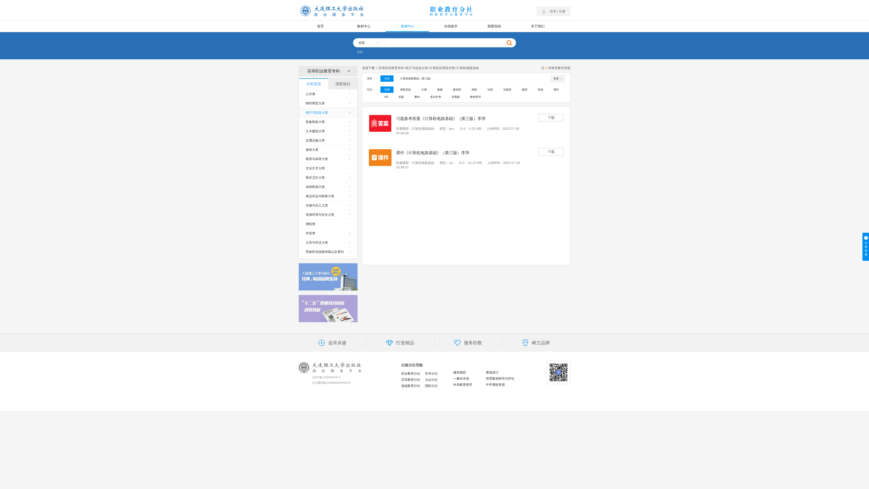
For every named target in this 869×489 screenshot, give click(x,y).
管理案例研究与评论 (500, 378)
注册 (562, 11)
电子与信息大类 (328, 112)
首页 (320, 26)
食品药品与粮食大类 (328, 196)
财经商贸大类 (328, 103)
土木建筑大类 (328, 131)
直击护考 (435, 96)
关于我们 (537, 26)
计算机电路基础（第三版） (416, 78)
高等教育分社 (410, 379)
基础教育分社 (410, 385)
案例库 (457, 89)
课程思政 (405, 89)
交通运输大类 (328, 140)
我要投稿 (494, 26)
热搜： (361, 51)
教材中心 (364, 26)
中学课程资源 (495, 384)
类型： (371, 89)
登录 (553, 11)
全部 (387, 78)
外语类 (328, 233)
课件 (556, 89)
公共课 (328, 94)
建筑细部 (459, 372)
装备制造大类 (328, 122)
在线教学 (451, 26)
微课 (524, 89)
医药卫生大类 (328, 177)
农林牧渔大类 (328, 187)
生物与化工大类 (328, 205)
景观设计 (492, 372)
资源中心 (407, 26)
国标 (474, 89)
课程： (371, 78)
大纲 (424, 89)
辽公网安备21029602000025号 (331, 382)
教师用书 (475, 96)
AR (386, 96)
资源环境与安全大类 (328, 214)
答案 (401, 96)
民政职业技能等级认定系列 (328, 252)
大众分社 (431, 379)
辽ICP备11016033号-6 (326, 377)
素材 (417, 96)
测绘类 (328, 224)
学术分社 (431, 373)
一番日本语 (461, 378)
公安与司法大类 (328, 242)
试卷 (490, 89)
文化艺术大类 (328, 168)
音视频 (455, 96)
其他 (540, 89)
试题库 (507, 89)
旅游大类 (328, 149)
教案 (440, 89)
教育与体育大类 (328, 159)
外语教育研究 (462, 384)
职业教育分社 (410, 373)
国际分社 (431, 385)
